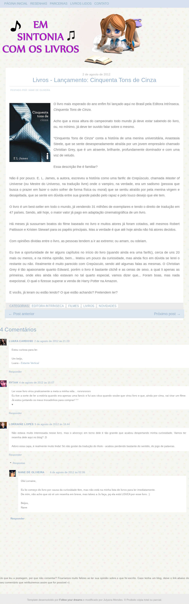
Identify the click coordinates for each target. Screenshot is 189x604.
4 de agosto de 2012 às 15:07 (36, 382)
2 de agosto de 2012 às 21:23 (51, 341)
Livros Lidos (81, 3)
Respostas (19, 463)
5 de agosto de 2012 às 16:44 (52, 424)
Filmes (73, 306)
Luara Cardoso (21, 341)
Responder (15, 371)
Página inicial (16, 3)
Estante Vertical (30, 363)
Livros (88, 306)
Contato (101, 3)
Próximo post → (167, 314)
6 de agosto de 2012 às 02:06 (67, 472)
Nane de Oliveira (31, 472)
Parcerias (58, 3)
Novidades (107, 306)
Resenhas (38, 3)
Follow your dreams (71, 599)
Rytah (13, 382)
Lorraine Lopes (21, 424)
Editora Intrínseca (48, 306)
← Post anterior (21, 314)
